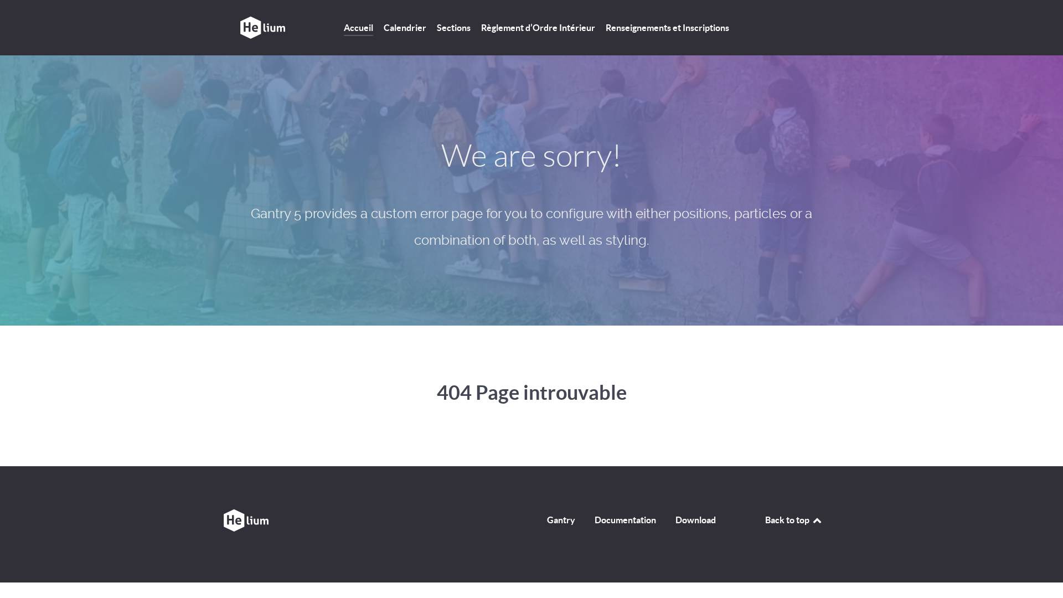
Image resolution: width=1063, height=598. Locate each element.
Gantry (561, 520)
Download (695, 520)
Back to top (788, 520)
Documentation (625, 520)
